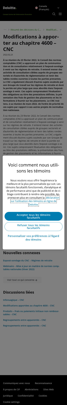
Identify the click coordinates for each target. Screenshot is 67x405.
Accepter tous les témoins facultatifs (33, 216)
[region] (33, 202)
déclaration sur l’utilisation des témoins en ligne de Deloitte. (35, 201)
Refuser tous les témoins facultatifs (33, 226)
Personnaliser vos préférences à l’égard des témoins (33, 237)
